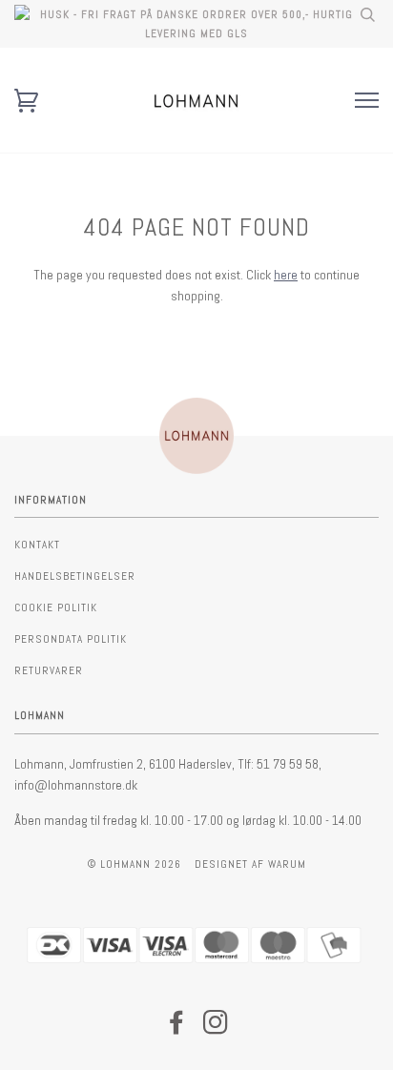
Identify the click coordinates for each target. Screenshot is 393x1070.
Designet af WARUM (250, 864)
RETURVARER (48, 670)
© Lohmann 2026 (134, 864)
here (286, 274)
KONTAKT (37, 544)
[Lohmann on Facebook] (177, 1028)
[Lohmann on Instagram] (216, 1028)
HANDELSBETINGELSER (74, 576)
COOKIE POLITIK (55, 607)
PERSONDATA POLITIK (70, 639)
